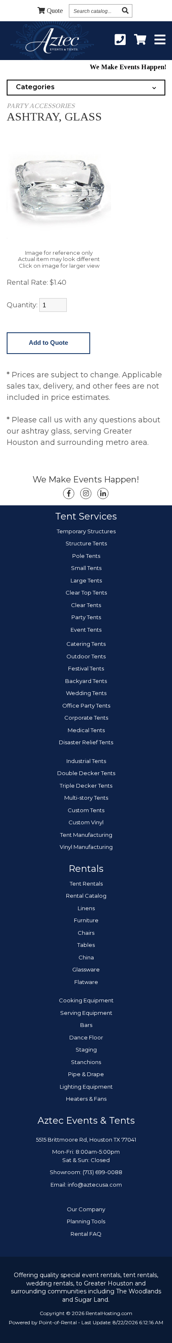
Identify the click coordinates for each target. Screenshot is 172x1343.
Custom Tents (86, 810)
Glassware (86, 969)
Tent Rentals (86, 883)
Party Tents (86, 617)
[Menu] (159, 40)
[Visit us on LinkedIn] (103, 493)
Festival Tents (86, 668)
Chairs (86, 932)
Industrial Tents (86, 761)
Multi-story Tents (86, 797)
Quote (55, 10)
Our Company (86, 1209)
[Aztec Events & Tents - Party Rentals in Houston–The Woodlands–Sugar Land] (51, 42)
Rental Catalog (86, 895)
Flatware (86, 982)
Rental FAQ (86, 1233)
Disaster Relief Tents (86, 742)
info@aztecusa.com (95, 1184)
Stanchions (86, 1062)
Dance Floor (86, 1037)
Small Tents (86, 568)
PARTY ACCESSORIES (41, 105)
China (86, 957)
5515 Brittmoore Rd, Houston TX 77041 (86, 1139)
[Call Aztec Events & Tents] (120, 40)
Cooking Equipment (86, 1000)
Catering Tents (86, 643)
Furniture (86, 920)
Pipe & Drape (86, 1074)
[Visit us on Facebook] (68, 493)
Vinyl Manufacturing (86, 846)
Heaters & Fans (86, 1098)
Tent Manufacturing (86, 834)
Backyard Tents (86, 681)
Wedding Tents (86, 693)
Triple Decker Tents (86, 785)
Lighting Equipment (86, 1086)
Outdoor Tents (86, 656)
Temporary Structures (86, 531)
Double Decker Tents (86, 773)
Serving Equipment (86, 1012)
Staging (86, 1049)
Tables (86, 944)
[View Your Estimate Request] (140, 40)
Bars (86, 1025)
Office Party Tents (86, 705)
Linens (86, 908)
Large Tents (86, 580)
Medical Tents (86, 730)
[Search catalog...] (125, 11)
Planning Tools (86, 1221)
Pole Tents (86, 555)
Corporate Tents (86, 717)
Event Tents (86, 629)
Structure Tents (86, 543)
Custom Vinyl (86, 822)
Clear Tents (86, 605)
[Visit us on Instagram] (85, 493)
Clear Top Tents (86, 592)
